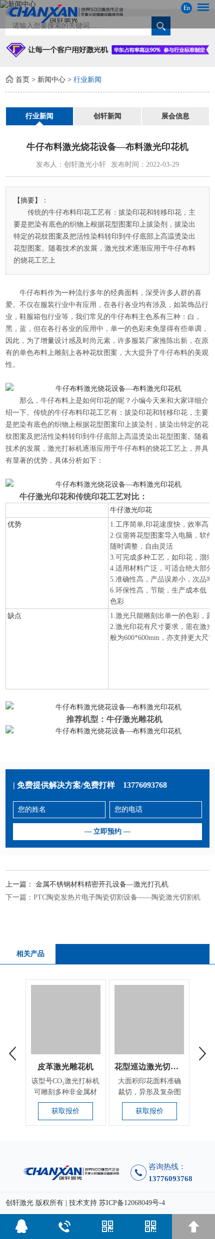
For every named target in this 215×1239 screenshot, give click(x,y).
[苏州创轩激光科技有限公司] (108, 13)
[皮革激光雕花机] (65, 1019)
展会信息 (176, 116)
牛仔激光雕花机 (134, 719)
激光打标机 (65, 448)
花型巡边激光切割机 (150, 1066)
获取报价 (66, 1111)
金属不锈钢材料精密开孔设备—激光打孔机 (102, 884)
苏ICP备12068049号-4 (132, 1203)
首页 (23, 79)
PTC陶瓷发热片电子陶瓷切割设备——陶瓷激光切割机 (117, 897)
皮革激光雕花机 (66, 1066)
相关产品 (30, 953)
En (187, 7)
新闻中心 (52, 79)
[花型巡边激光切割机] (149, 1019)
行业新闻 (88, 79)
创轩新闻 (108, 116)
